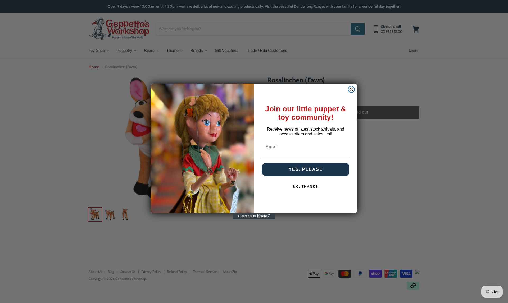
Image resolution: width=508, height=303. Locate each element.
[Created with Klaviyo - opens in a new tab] (254, 216)
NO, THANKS (305, 187)
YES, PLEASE (306, 169)
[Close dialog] (351, 89)
